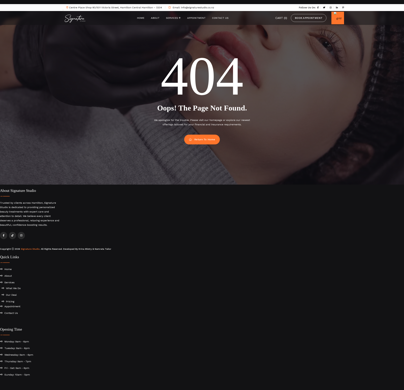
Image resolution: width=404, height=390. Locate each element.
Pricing (10, 301)
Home (140, 17)
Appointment (196, 17)
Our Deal (11, 294)
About (155, 17)
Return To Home (204, 139)
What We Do (13, 288)
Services (172, 17)
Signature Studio (30, 249)
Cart (281, 18)
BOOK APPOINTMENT (308, 17)
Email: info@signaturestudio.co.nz (193, 7)
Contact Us (220, 17)
